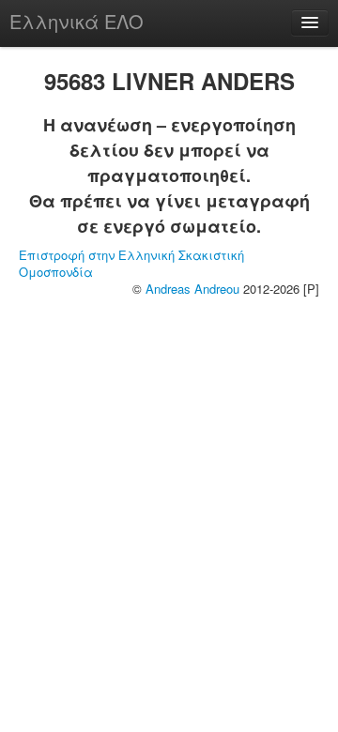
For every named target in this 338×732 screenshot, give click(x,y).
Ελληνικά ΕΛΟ (76, 21)
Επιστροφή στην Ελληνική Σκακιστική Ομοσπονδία (131, 263)
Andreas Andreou (192, 288)
